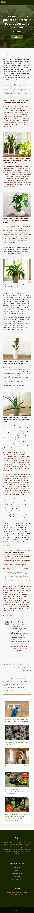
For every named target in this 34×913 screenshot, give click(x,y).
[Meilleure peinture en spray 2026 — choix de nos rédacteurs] (17, 762)
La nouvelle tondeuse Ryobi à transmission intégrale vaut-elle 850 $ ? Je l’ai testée (17, 791)
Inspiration (17, 37)
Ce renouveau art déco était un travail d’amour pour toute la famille (17, 667)
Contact (27, 898)
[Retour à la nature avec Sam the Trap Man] (17, 739)
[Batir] (4, 2)
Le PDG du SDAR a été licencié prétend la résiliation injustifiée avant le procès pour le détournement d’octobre (17, 684)
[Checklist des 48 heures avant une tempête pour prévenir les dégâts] (17, 716)
